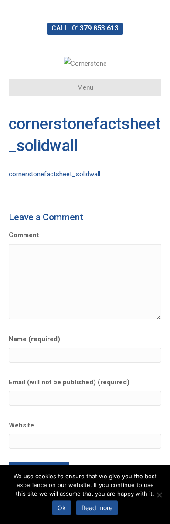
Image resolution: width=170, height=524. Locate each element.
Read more (97, 507)
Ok (62, 507)
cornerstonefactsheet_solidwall (54, 174)
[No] (159, 494)
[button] (85, 29)
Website (21, 425)
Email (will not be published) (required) (69, 382)
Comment (24, 235)
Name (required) (34, 339)
